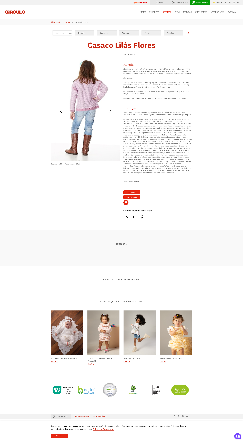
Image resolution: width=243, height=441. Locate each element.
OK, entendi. (60, 436)
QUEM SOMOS (201, 12)
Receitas (67, 22)
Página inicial (55, 22)
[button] (61, 110)
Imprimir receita (132, 197)
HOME (143, 12)
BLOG (177, 12)
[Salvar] (125, 202)
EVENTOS (187, 12)
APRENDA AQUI (217, 12)
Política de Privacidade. (103, 429)
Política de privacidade (82, 416)
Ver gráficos (131, 192)
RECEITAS (167, 12)
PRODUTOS (154, 12)
